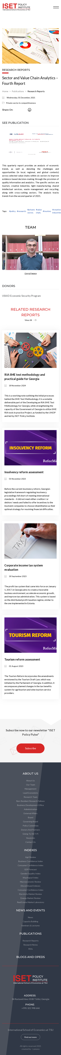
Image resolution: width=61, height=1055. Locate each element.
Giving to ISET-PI (30, 834)
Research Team (30, 797)
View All (28, 320)
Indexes (30, 850)
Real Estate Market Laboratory (30, 902)
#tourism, (47, 211)
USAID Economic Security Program (21, 295)
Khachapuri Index (30, 877)
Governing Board (30, 821)
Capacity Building (30, 921)
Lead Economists (30, 793)
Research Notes (30, 945)
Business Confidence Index (30, 861)
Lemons (36, 1049)
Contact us (30, 842)
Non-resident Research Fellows (30, 801)
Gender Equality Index (30, 873)
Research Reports (36, 91)
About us (30, 780)
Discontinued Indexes (30, 886)
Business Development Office (30, 805)
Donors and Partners (30, 830)
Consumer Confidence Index (30, 865)
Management (30, 789)
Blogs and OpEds (30, 957)
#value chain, (39, 211)
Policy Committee (30, 825)
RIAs (30, 949)
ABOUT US (30, 773)
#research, (21, 211)
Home (5, 91)
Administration (30, 809)
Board (30, 817)
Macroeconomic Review (30, 882)
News (30, 917)
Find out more (30, 1037)
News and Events (30, 910)
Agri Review (30, 857)
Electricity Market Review (30, 894)
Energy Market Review (31, 898)
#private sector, (31, 211)
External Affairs (30, 813)
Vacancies (30, 838)
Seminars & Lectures (30, 925)
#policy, (12, 211)
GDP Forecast (30, 869)
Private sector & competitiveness (21, 103)
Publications (18, 91)
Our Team (30, 784)
